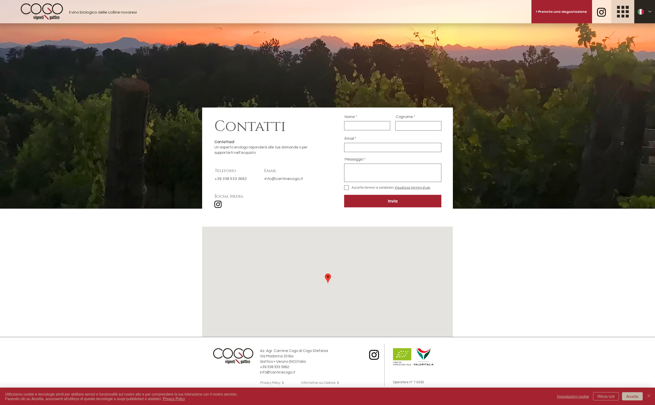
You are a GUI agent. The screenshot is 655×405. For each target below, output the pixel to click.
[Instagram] (218, 204)
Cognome (404, 117)
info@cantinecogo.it (284, 179)
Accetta (632, 396)
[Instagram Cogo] (601, 12)
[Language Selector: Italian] (644, 11)
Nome (350, 117)
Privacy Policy (174, 398)
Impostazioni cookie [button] (573, 396)
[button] (623, 11)
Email (349, 139)
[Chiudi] (649, 396)
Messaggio (354, 159)
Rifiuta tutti (606, 396)
